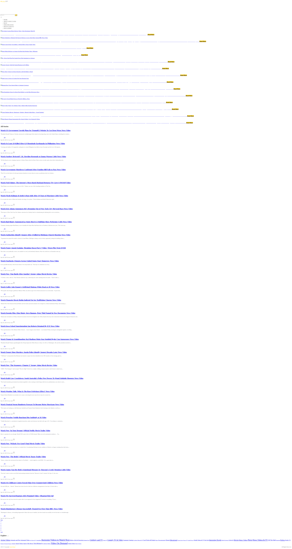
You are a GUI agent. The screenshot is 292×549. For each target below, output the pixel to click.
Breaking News (87, 540)
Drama (167, 540)
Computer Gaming (128, 540)
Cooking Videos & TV (138, 540)
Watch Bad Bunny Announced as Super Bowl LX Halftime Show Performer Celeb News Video (36, 222)
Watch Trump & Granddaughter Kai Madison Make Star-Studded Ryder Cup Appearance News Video (40, 339)
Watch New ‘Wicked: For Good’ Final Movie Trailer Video (23, 444)
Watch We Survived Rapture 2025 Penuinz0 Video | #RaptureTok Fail (27, 496)
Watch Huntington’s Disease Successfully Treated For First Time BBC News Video (32, 509)
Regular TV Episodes (4, 543)
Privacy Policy (9, 26)
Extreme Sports (180, 540)
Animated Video (25, 540)
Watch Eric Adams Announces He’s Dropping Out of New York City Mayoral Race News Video (37, 209)
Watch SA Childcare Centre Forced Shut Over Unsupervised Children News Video (32, 483)
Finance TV (185, 540)
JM (4, 137)
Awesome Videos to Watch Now (55, 540)
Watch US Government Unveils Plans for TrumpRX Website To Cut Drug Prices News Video (35, 130)
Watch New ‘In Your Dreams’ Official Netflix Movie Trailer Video (25, 431)
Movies (236, 540)
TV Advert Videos (46, 543)
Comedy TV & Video (115, 540)
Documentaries (161, 540)
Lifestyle (231, 540)
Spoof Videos (19, 543)
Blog (5, 23)
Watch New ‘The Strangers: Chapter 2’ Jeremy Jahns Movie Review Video (29, 365)
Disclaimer (7, 28)
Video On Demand (59, 543)
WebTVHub (12, 547)
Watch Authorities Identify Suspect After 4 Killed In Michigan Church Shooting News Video (35, 235)
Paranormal (278, 540)
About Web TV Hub (10, 21)
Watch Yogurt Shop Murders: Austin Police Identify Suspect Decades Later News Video (34, 352)
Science (14, 543)
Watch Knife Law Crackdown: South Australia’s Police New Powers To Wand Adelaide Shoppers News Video (42, 378)
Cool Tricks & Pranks (149, 540)
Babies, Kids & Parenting (77, 540)
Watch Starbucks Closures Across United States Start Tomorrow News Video (30, 261)
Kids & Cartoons (225, 540)
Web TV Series (78, 543)
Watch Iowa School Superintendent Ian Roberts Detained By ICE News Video (30, 326)
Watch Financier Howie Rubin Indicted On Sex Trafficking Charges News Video (31, 300)
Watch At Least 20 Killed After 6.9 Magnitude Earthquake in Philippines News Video (33, 143)
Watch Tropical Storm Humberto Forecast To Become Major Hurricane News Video (32, 404)
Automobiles (38, 540)
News (250, 540)
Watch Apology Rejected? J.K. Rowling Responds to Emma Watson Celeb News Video (33, 156)
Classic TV (105, 540)
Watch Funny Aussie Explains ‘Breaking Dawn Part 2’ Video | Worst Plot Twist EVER (33, 248)
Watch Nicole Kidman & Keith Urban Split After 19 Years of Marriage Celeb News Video (34, 196)
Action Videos (5, 540)
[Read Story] (14, 140)
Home (5, 19)
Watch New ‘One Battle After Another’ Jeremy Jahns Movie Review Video (29, 274)
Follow (3, 1)
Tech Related (38, 543)
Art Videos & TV (33, 540)
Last (2, 532)
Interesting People (215, 540)
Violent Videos (71, 543)
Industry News (9, 24)
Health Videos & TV (199, 540)
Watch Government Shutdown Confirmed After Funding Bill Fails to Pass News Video (33, 170)
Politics (282, 540)
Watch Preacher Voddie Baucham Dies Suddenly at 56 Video (23, 417)
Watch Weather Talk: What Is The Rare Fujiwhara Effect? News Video (28, 391)
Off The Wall (272, 540)
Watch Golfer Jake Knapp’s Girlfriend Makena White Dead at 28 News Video (30, 287)
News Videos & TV (260, 540)
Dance (156, 540)
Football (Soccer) (191, 540)
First (2, 520)
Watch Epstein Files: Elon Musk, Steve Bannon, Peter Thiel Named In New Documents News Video (38, 313)
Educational (173, 540)
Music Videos (243, 540)
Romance (10, 543)
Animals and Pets (15, 540)
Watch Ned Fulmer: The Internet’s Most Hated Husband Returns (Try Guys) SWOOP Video (36, 183)
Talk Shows (30, 543)
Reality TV (288, 540)
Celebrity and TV (96, 540)
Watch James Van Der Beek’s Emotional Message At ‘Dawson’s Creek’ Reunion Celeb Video (35, 470)
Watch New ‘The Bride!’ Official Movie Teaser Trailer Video (23, 457)
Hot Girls (206, 540)
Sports (25, 543)
